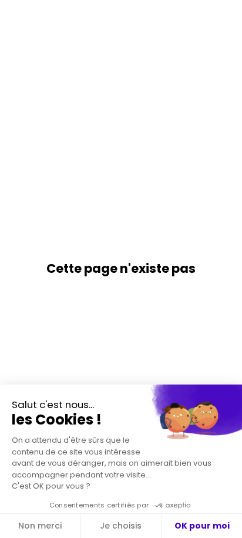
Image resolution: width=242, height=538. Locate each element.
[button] (17, 17)
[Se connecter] (224, 17)
